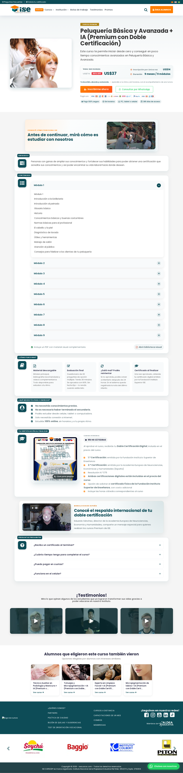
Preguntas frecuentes (13, 2)
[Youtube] (159, 715)
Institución (61, 9)
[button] (164, 766)
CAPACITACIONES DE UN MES (107, 715)
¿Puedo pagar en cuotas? (48, 564)
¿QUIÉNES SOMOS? (56, 708)
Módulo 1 (39, 185)
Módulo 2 (39, 263)
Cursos (48, 9)
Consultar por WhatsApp (136, 89)
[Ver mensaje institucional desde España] (46, 517)
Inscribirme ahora (98, 89)
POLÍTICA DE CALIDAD (58, 717)
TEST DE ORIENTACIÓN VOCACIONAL (65, 727)
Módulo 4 (39, 283)
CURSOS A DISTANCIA (104, 710)
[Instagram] (153, 715)
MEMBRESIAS (100, 725)
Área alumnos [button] (162, 9)
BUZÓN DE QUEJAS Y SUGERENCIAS (64, 722)
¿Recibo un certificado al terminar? (54, 545)
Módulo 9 (39, 335)
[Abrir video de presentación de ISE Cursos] (131, 135)
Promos (109, 9)
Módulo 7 (39, 314)
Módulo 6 (39, 304)
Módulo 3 (39, 273)
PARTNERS (52, 713)
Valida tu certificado (36, 2)
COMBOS (98, 720)
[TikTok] (172, 715)
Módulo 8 (39, 325)
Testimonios (96, 9)
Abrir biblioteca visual (150, 347)
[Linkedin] (166, 715)
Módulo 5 (39, 294)
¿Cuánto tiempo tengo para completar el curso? (62, 554)
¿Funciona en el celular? (47, 573)
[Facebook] (146, 715)
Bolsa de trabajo (79, 9)
